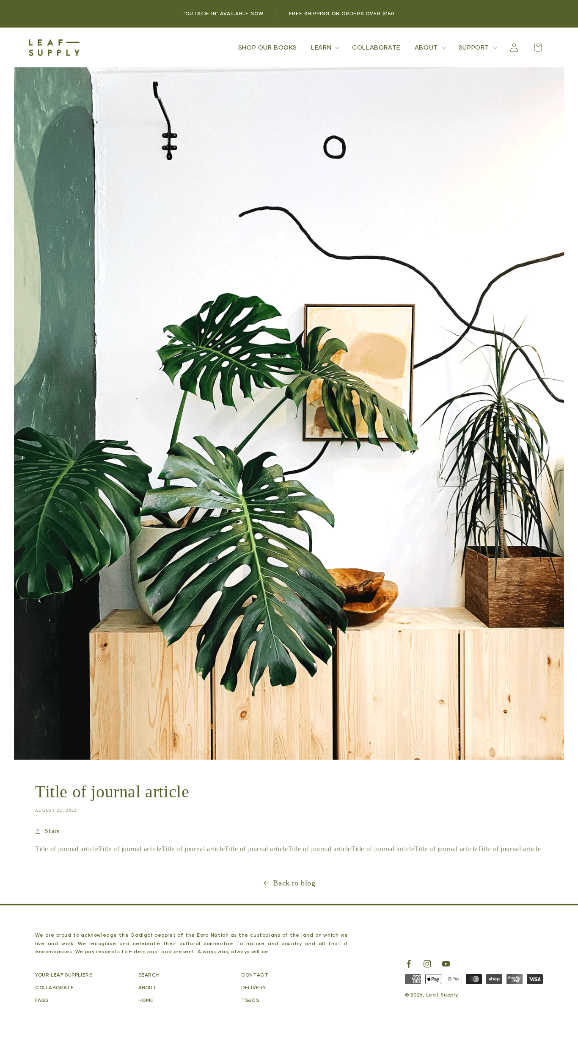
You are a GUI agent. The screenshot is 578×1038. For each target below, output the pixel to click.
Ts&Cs (250, 1000)
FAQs (41, 1000)
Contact (254, 974)
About (147, 987)
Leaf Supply (442, 994)
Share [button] (52, 831)
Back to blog (294, 883)
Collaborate (54, 987)
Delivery (253, 987)
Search (149, 974)
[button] (324, 47)
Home (146, 1000)
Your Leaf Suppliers (63, 974)
